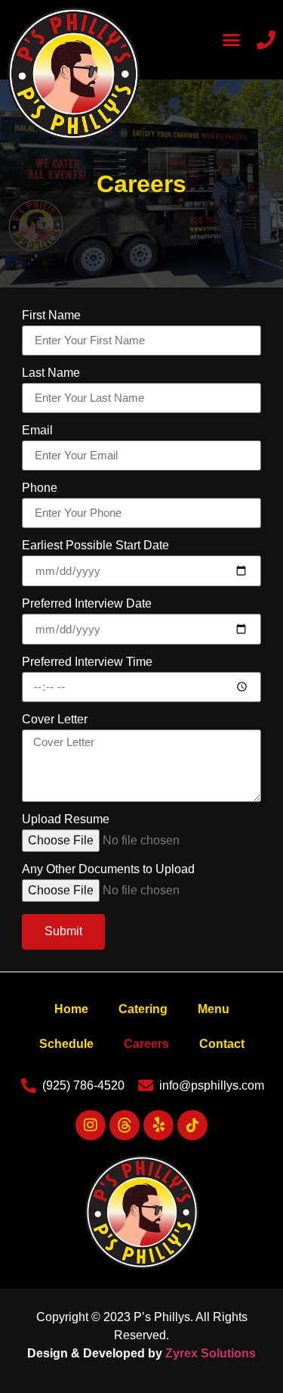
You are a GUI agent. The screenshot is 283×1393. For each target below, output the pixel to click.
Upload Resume (65, 819)
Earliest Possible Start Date (95, 545)
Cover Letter (55, 720)
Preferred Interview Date (87, 604)
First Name (51, 315)
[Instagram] (90, 1125)
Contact (222, 1043)
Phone (39, 488)
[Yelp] (158, 1125)
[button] (231, 40)
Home (71, 1009)
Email (37, 430)
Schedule (66, 1043)
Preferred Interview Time (87, 662)
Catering (143, 1009)
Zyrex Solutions (210, 1353)
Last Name (51, 373)
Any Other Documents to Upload (108, 869)
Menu (213, 1009)
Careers (146, 1043)
